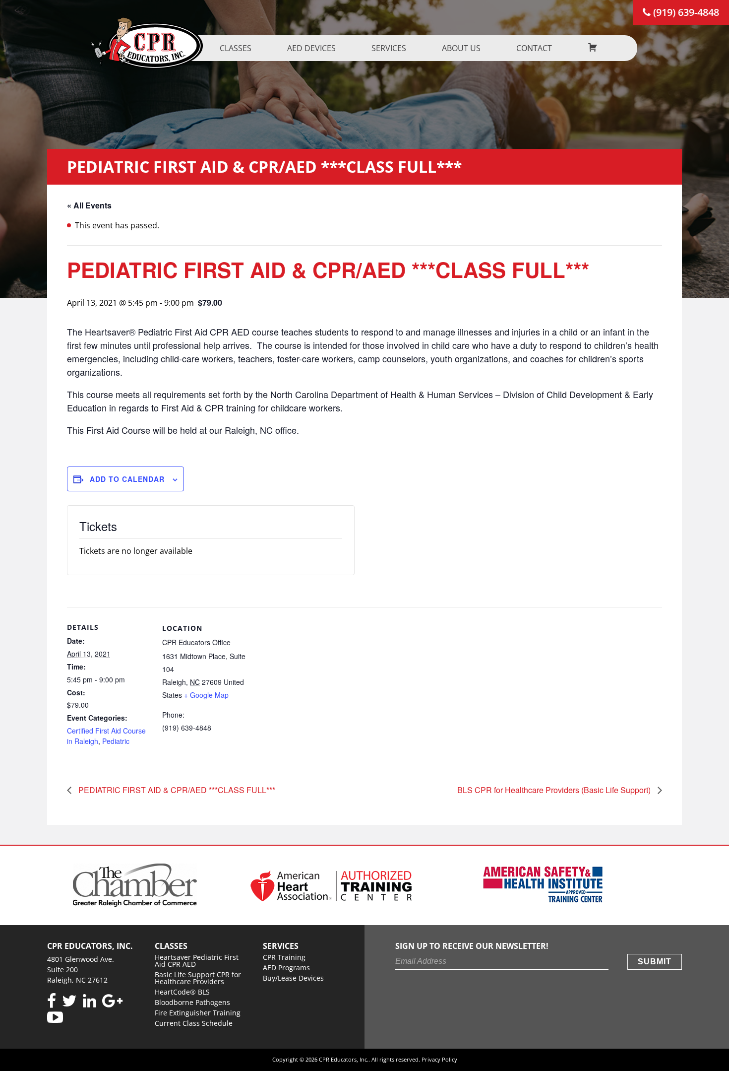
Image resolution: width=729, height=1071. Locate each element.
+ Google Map (206, 695)
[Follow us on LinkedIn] (89, 1001)
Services (388, 48)
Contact (534, 48)
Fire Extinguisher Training (198, 1012)
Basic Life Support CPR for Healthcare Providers (198, 978)
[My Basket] (593, 48)
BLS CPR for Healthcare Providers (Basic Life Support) (555, 790)
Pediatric (115, 741)
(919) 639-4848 (685, 12)
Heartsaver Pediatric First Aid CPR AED (197, 960)
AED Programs (286, 967)
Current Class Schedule (194, 1023)
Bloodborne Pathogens (192, 1002)
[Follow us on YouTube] (55, 1017)
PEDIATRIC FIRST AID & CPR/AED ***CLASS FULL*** (175, 790)
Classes (235, 48)
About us (461, 48)
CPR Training (284, 957)
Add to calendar (127, 479)
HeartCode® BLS (182, 992)
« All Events (89, 205)
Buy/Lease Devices (293, 978)
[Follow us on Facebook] (51, 1001)
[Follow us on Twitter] (69, 1001)
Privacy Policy (439, 1059)
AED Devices (311, 48)
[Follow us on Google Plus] (112, 1001)
